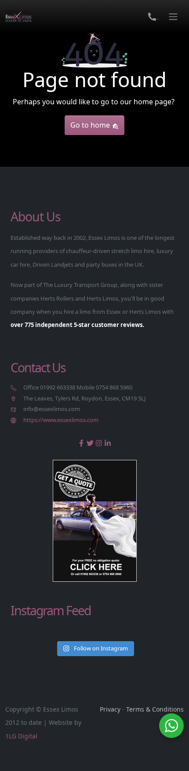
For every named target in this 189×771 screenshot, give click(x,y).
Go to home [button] (91, 125)
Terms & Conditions (155, 709)
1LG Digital (21, 736)
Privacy (110, 709)
